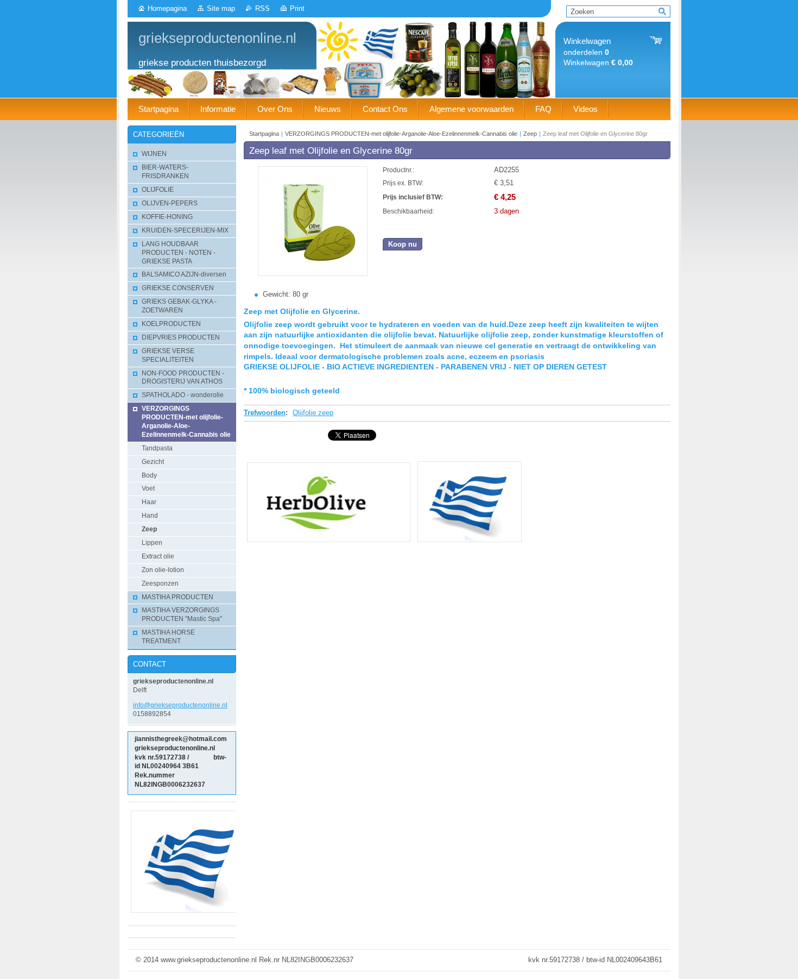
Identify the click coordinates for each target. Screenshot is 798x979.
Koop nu (402, 244)
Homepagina (167, 8)
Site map (221, 8)
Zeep (530, 133)
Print (297, 8)
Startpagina (264, 133)
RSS (262, 8)
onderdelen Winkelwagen (598, 52)
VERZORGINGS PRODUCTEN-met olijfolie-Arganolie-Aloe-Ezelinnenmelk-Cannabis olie (401, 133)
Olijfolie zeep (313, 413)
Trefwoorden (265, 413)
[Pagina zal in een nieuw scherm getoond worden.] (313, 273)
